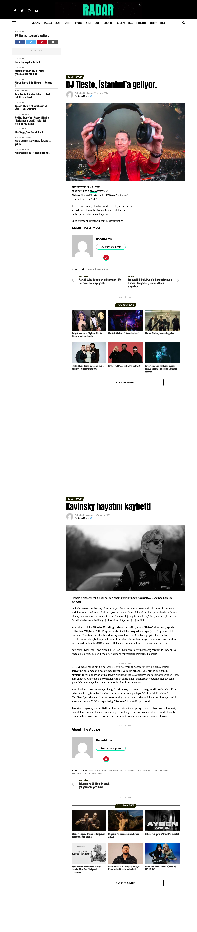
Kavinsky (113, 771)
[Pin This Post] (42, 42)
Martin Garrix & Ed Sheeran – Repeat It (33, 84)
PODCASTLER (108, 22)
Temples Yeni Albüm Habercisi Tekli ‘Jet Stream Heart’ (32, 96)
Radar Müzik (162, 771)
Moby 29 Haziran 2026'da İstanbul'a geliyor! (33, 142)
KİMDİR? (153, 22)
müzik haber (135, 771)
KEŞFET (67, 22)
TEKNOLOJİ (78, 22)
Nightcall (148, 771)
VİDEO (130, 22)
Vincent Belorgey (95, 773)
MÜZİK (57, 22)
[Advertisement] (125, 52)
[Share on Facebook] (20, 42)
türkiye (107, 270)
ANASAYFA (36, 22)
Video (162, 22)
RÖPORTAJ (121, 22)
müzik (123, 771)
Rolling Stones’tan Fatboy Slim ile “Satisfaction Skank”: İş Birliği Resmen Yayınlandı (32, 120)
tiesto (97, 270)
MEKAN (89, 22)
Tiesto (93, 191)
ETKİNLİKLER (141, 22)
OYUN (97, 22)
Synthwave (78, 773)
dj (90, 270)
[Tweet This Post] (31, 42)
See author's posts (111, 247)
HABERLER (48, 22)
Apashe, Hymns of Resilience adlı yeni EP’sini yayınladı (31, 107)
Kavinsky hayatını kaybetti (28, 62)
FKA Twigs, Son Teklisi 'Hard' (29, 132)
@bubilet (114, 220)
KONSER (28, 138)
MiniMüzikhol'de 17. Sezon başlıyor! (32, 152)
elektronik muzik (97, 771)
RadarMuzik (83, 96)
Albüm (17, 91)
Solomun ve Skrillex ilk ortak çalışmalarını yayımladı (29, 72)
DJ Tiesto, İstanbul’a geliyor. (32, 35)
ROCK (27, 114)
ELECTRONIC (19, 32)
